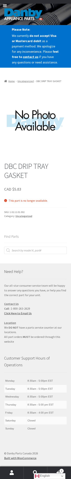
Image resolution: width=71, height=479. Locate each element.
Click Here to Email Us (18, 313)
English (44, 475)
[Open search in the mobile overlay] (35, 250)
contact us (30, 57)
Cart (54, 469)
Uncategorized (25, 81)
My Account (12, 473)
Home (11, 81)
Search (35, 473)
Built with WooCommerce (20, 458)
